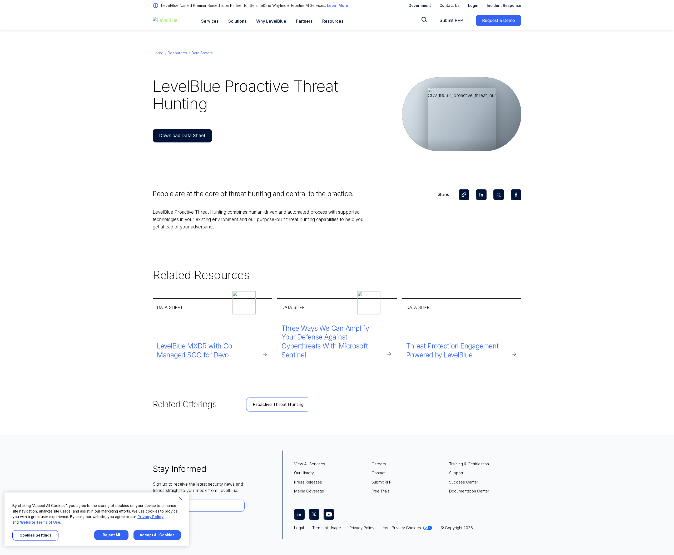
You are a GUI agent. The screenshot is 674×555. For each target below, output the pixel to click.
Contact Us (449, 5)
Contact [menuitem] (378, 472)
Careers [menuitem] (378, 463)
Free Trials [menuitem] (380, 491)
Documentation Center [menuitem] (469, 491)
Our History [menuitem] (304, 472)
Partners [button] (304, 21)
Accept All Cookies (157, 535)
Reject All (111, 535)
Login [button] (473, 5)
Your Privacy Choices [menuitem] (402, 527)
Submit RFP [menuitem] (381, 482)
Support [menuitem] (456, 472)
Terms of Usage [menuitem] (326, 527)
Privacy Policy (150, 517)
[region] (96, 519)
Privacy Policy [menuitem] (361, 527)
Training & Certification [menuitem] (469, 463)
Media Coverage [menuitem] (309, 491)
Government (419, 5)
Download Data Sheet (182, 135)
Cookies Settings (35, 535)
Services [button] (210, 21)
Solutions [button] (237, 21)
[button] (424, 19)
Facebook (516, 194)
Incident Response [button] (504, 5)
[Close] (180, 498)
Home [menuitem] (158, 52)
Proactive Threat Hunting (278, 404)
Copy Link (464, 194)
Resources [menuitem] (177, 52)
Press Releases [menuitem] (308, 482)
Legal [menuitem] (299, 527)
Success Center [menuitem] (463, 482)
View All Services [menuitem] (309, 463)
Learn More (337, 5)
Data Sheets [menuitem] (202, 52)
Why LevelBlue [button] (271, 21)
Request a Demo (498, 20)
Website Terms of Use (40, 522)
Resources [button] (332, 21)
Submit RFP (451, 20)
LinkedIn (481, 194)
